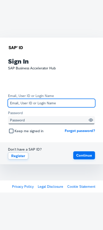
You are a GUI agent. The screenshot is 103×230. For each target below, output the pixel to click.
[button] (90, 120)
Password (15, 113)
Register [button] (18, 156)
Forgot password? (80, 131)
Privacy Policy (23, 187)
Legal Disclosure (50, 187)
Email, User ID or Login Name (31, 96)
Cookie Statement (81, 187)
